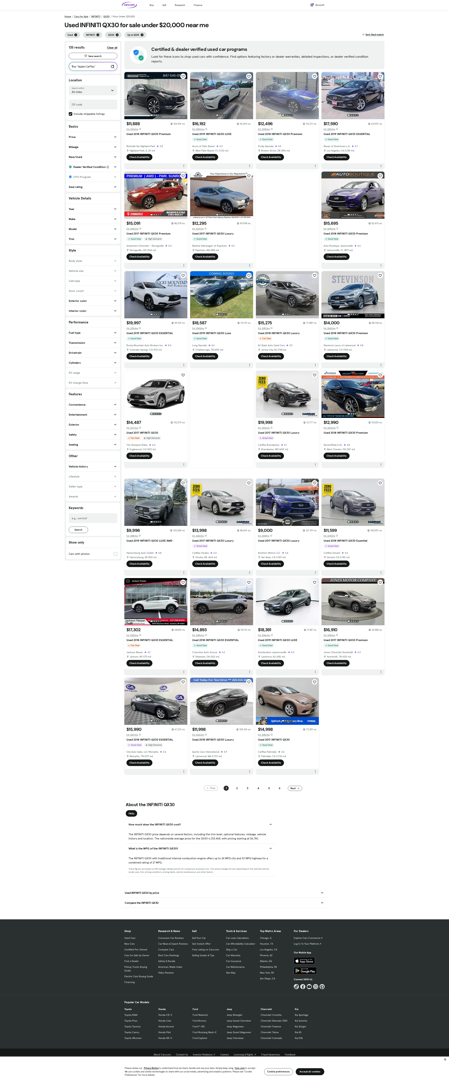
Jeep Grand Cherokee (239, 1020)
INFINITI (95, 16)
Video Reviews (166, 972)
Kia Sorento (301, 1020)
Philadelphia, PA (268, 966)
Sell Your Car (199, 938)
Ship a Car (231, 949)
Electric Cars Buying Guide (138, 976)
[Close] (445, 1059)
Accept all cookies (310, 1071)
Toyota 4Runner (133, 1038)
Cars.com (240, 1068)
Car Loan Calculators (237, 938)
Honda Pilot (164, 1032)
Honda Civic (164, 1020)
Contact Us (182, 1054)
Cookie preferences (278, 1071)
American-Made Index (170, 966)
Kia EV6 (299, 1038)
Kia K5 (298, 1032)
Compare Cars (166, 949)
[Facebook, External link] (302, 986)
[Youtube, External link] (309, 986)
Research (180, 5)
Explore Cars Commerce (307, 938)
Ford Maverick (200, 1014)
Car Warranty (233, 955)
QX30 (106, 16)
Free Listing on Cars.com (205, 949)
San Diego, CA (267, 978)
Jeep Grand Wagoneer (239, 1032)
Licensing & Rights (243, 1054)
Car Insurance (233, 961)
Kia (296, 1009)
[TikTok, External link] (296, 986)
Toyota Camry (131, 1032)
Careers (224, 1054)
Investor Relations (202, 1054)
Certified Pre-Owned (135, 949)
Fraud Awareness (270, 1054)
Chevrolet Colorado (271, 1038)
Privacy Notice (151, 1068)
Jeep (229, 1009)
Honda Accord (166, 1026)
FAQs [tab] (131, 813)
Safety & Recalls (166, 961)
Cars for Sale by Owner (136, 955)
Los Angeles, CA (268, 949)
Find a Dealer (131, 961)
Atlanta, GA (266, 961)
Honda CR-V (165, 1014)
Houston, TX (266, 943)
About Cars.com (162, 1054)
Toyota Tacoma (132, 1026)
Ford (195, 1009)
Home (68, 16)
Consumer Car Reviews (171, 938)
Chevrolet (266, 1009)
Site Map (230, 972)
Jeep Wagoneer (235, 1026)
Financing (129, 982)
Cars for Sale (81, 16)
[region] (224, 1068)
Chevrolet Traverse (271, 1026)
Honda (162, 1009)
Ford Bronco (199, 1020)
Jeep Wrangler (234, 1014)
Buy (152, 5)
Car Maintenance (235, 966)
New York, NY (267, 972)
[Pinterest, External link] (322, 986)
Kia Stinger (300, 1026)
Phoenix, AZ (266, 955)
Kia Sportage (301, 1014)
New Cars (129, 943)
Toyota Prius (130, 1020)
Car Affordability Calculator (240, 943)
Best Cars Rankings (168, 955)
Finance (198, 5)
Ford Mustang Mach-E (205, 1032)
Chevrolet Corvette (271, 1014)
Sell (164, 5)
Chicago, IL (266, 938)
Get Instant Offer (201, 943)
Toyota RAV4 (131, 1014)
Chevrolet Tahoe (270, 1032)
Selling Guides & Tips (203, 955)
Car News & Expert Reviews (173, 943)
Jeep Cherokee (235, 1038)
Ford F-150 (199, 1026)
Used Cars (129, 938)
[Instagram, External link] (315, 986)
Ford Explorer (200, 1038)
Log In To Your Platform (306, 943)
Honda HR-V (165, 1038)
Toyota (128, 1009)
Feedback (290, 1054)
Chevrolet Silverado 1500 (274, 1020)
